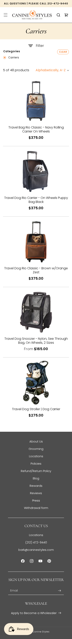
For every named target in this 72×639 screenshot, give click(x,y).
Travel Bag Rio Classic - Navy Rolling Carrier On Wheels (36, 129)
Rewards (36, 486)
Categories (11, 51)
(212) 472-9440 (36, 542)
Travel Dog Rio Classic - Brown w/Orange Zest (36, 270)
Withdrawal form (36, 508)
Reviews (36, 493)
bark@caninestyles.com (36, 550)
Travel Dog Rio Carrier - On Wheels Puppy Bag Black (36, 200)
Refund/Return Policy (36, 471)
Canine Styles (41, 631)
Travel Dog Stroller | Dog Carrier (36, 409)
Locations (36, 456)
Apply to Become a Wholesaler (34, 613)
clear (63, 51)
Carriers (13, 57)
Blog (36, 478)
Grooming (36, 449)
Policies (36, 463)
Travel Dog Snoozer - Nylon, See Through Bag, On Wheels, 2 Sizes (36, 341)
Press (36, 500)
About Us (36, 441)
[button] (6, 15)
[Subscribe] (59, 590)
